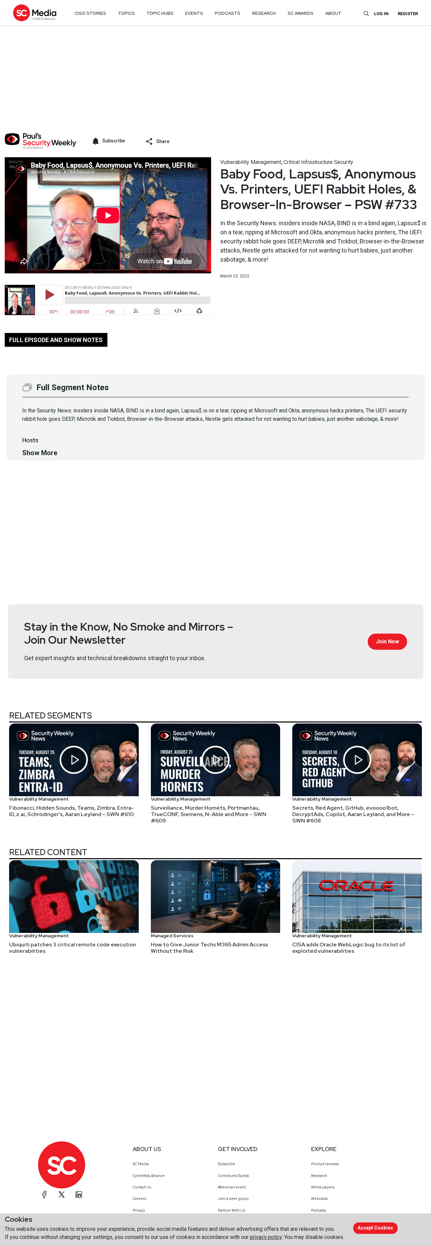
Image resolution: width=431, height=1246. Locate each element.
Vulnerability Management (250, 162)
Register (408, 13)
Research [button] (264, 13)
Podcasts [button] (227, 13)
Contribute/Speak (233, 1175)
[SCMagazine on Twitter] (62, 1194)
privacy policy (266, 1237)
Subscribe (226, 1163)
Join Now (387, 641)
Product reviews (325, 1163)
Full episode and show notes (56, 339)
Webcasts (319, 1198)
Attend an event (232, 1187)
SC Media (141, 1163)
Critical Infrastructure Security (318, 162)
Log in (381, 13)
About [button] (333, 13)
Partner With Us (231, 1210)
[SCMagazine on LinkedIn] (79, 1194)
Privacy (139, 1210)
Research (319, 1175)
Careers (139, 1198)
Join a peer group (233, 1198)
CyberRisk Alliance (149, 1175)
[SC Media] (34, 12)
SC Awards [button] (300, 13)
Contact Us (142, 1187)
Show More (39, 453)
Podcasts (318, 1210)
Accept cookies (375, 1228)
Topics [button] (126, 13)
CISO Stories (90, 13)
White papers (322, 1187)
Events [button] (194, 13)
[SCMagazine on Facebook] (44, 1194)
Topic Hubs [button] (159, 13)
